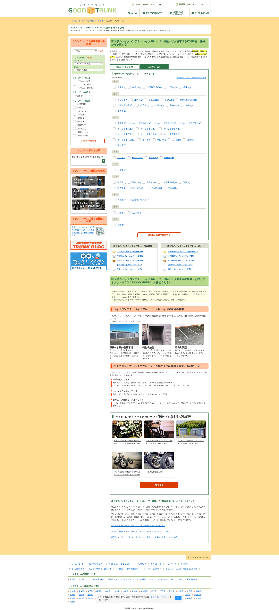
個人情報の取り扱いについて (99, 569)
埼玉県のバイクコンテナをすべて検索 (191, 78)
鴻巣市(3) (189, 105)
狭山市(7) (161, 140)
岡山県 (90, 598)
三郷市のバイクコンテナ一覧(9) (129, 269)
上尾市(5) (121, 87)
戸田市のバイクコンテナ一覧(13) (130, 256)
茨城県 (171, 591)
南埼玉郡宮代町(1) (140, 200)
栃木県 (180, 591)
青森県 (81, 591)
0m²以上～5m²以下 (84, 81)
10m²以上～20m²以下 (85, 88)
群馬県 (189, 591)
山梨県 (198, 591)
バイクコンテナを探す (94, 21)
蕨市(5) (120, 225)
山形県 (116, 591)
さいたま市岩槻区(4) (141, 123)
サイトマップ (171, 564)
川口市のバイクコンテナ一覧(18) (130, 252)
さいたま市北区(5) (125, 129)
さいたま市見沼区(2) (126, 140)
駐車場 (80, 108)
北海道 (72, 591)
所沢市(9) (153, 158)
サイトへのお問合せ (76, 569)
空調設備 (80, 115)
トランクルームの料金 (81, 92)
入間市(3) (172, 87)
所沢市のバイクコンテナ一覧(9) (129, 265)
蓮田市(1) (121, 182)
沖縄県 (72, 602)
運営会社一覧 (156, 564)
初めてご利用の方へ (96, 564)
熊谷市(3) (174, 105)
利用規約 (119, 569)
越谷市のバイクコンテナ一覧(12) (130, 260)
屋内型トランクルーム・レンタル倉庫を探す (88, 181)
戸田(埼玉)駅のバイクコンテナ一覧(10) (183, 252)
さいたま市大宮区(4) (191, 123)
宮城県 (107, 591)
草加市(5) (121, 145)
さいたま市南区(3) (171, 134)
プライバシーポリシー (159, 597)
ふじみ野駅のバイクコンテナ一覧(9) (182, 260)
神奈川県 (144, 591)
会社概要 (184, 564)
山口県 (81, 598)
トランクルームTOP (76, 21)
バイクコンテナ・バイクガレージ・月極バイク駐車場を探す (88, 204)
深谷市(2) (121, 188)
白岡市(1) (191, 140)
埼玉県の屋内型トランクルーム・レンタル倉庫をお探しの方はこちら (138, 526)
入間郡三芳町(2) (154, 87)
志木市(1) (176, 140)
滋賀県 (187, 595)
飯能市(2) (151, 182)
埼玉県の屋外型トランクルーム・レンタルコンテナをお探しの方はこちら (140, 531)
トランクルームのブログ (151, 569)
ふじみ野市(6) (155, 188)
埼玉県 (154, 591)
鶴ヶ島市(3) (137, 158)
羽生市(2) (136, 182)
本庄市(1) (172, 188)
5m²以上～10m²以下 (85, 84)
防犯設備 (80, 122)
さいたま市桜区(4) (148, 129)
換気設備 (80, 118)
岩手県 (90, 591)
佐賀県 (198, 598)
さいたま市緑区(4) (148, 134)
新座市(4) (121, 170)
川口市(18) (154, 100)
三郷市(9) (121, 200)
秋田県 (99, 591)
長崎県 (189, 598)
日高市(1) (187, 182)
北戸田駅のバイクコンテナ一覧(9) (181, 256)
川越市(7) (169, 100)
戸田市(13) (169, 158)
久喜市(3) (159, 105)
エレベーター (82, 111)
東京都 (134, 591)
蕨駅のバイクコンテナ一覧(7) (179, 269)
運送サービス (82, 132)
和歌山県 (197, 595)
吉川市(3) (136, 213)
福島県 (125, 591)
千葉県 (162, 591)
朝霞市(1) (136, 87)
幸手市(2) (121, 123)
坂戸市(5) (146, 140)
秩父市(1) (121, 158)
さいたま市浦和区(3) (166, 123)
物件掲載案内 (132, 569)
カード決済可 (82, 136)
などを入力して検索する (87, 157)
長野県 (72, 595)
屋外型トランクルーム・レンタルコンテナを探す (88, 193)
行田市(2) (144, 105)
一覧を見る (158, 485)
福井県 (90, 595)
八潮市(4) (121, 213)
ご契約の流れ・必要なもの (119, 564)
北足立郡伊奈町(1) (188, 100)
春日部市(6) (122, 100)
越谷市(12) (122, 111)
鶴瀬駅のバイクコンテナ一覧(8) (180, 265)
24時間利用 (81, 104)
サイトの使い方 (140, 564)
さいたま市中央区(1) (172, 129)
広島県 (72, 598)
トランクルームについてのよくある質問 (181, 569)
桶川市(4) (187, 87)
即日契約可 (81, 125)
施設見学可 (81, 129)
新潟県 (81, 595)
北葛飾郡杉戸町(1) (125, 105)
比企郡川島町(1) (169, 182)
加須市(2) (138, 100)
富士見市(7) (137, 188)
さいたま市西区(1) (125, 134)
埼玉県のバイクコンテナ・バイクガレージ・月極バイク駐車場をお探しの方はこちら (144, 537)
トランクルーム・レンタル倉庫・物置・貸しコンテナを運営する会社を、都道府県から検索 (83, 231)
